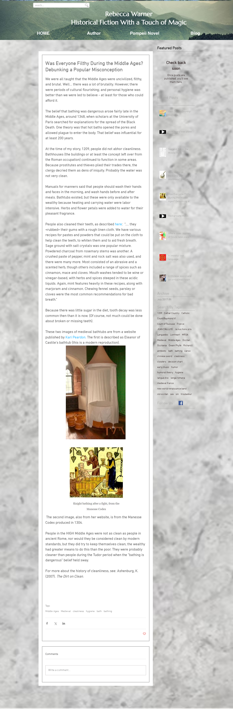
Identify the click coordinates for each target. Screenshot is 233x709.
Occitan (186, 340)
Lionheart (175, 334)
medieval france (165, 383)
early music (163, 367)
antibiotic (161, 351)
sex (172, 394)
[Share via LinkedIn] (63, 623)
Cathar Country (171, 313)
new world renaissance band (171, 388)
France (180, 324)
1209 (159, 313)
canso (187, 351)
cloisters (161, 361)
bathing (108, 611)
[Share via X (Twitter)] (55, 623)
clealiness (78, 611)
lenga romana (178, 378)
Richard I (187, 345)
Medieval (66, 611)
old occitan (162, 394)
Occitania (162, 345)
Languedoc (162, 334)
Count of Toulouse (166, 324)
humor (174, 367)
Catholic (185, 313)
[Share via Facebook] (47, 623)
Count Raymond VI (166, 318)
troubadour (186, 394)
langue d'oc (163, 378)
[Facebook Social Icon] (181, 403)
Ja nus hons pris (183, 329)
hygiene (90, 611)
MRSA (185, 334)
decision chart (175, 361)
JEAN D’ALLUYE (165, 329)
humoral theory (165, 372)
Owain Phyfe (175, 345)
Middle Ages (52, 611)
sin (177, 394)
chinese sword (164, 356)
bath (99, 611)
